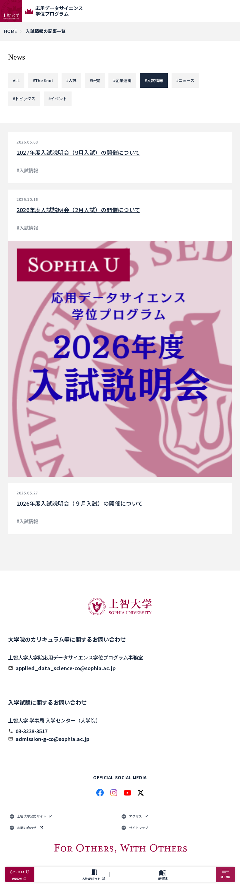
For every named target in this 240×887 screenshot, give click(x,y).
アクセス (135, 816)
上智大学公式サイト (31, 816)
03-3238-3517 (32, 731)
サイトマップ (138, 827)
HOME (10, 31)
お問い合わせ (27, 827)
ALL (16, 80)
